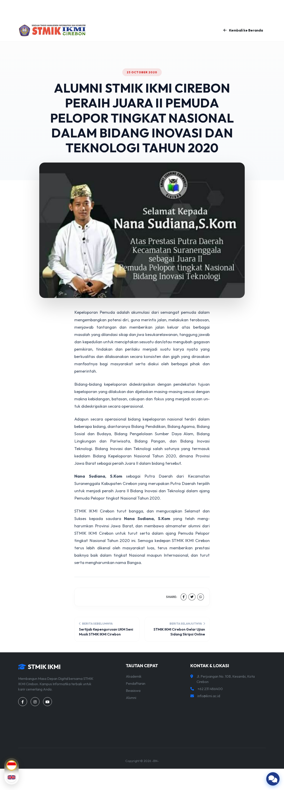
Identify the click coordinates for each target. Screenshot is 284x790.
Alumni (131, 697)
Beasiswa (133, 690)
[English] (11, 777)
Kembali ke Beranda (245, 30)
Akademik (134, 676)
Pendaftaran (135, 683)
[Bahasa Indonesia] (11, 765)
